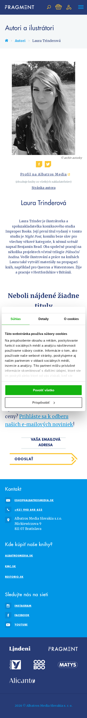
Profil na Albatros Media (43, 174)
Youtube (21, 624)
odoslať (24, 459)
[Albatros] (15, 665)
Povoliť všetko (43, 390)
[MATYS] (68, 665)
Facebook (22, 615)
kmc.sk (10, 566)
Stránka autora (44, 188)
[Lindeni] (20, 649)
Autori (20, 41)
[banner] (17, 7)
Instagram (23, 605)
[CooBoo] (39, 665)
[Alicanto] (22, 680)
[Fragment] (63, 649)
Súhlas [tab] (16, 319)
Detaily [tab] (43, 319)
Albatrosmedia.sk (19, 555)
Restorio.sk (14, 577)
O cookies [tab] (71, 319)
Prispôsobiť (41, 402)
